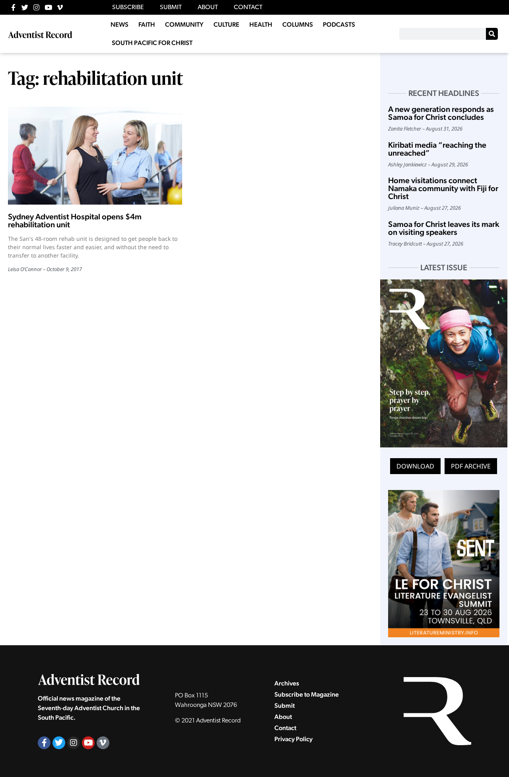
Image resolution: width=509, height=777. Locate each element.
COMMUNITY (184, 24)
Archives (286, 683)
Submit (284, 705)
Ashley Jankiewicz (407, 164)
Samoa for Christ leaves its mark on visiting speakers (443, 228)
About (283, 716)
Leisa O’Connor (25, 269)
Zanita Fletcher (404, 128)
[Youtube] (48, 7)
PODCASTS (339, 24)
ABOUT (208, 7)
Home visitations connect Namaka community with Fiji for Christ (443, 188)
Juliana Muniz (404, 207)
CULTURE (226, 24)
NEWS (119, 24)
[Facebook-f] (13, 7)
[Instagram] (36, 7)
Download (415, 466)
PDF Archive (471, 466)
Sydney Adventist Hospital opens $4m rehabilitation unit (75, 220)
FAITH (146, 24)
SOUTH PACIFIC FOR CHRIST (152, 43)
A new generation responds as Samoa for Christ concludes (441, 113)
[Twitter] (24, 7)
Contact (285, 728)
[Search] (492, 34)
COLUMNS (297, 24)
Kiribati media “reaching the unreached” (437, 149)
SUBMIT (171, 7)
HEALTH (260, 24)
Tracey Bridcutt (405, 243)
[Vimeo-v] (59, 7)
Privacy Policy (293, 739)
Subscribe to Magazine (306, 694)
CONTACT (248, 7)
